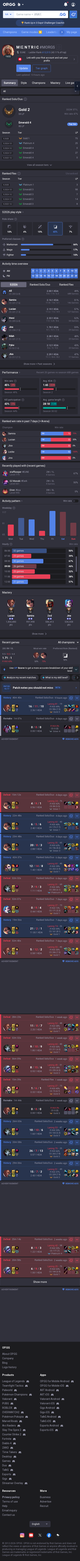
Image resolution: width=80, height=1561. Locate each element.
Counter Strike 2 (11, 1434)
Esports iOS (47, 1429)
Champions (10, 32)
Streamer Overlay (12, 1483)
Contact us (8, 1514)
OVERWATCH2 (10, 1412)
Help (4, 1506)
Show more (40, 1281)
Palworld (7, 1390)
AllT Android (47, 1390)
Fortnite (6, 1438)
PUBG (5, 1403)
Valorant (7, 1398)
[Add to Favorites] (59, 47)
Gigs (4, 1478)
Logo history (9, 1367)
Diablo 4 (7, 1443)
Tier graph (42, 68)
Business (45, 1497)
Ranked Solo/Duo (40, 284)
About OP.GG (9, 1353)
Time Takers (9, 1452)
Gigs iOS (45, 1412)
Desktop (7, 1456)
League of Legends (13, 1381)
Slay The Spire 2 (11, 1429)
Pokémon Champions (15, 1394)
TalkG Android (48, 1416)
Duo (4, 1465)
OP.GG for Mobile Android (54, 1381)
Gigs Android (47, 1407)
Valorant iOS (47, 1403)
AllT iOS (44, 1394)
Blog (4, 1362)
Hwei (11, 318)
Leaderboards (54, 32)
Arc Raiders (9, 1425)
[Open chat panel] (77, 86)
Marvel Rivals (10, 1421)
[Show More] (20, 4)
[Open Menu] (73, 4)
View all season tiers (38, 165)
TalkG (5, 1469)
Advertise (45, 1501)
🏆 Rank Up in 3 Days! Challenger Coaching (30, 23)
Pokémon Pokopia (13, 1416)
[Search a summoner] (62, 14)
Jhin (11, 354)
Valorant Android (50, 1398)
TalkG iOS (45, 1421)
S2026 (13, 284)
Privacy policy (11, 1497)
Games (6, 1460)
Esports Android (49, 1425)
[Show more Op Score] (76, 669)
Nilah (11, 336)
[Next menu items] (62, 32)
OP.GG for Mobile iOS (52, 1385)
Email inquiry (9, 1510)
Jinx (11, 327)
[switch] (71, 500)
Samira (12, 300)
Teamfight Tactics (12, 1385)
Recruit (44, 1506)
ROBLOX (7, 1407)
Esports (6, 1474)
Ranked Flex (66, 284)
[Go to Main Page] (9, 4)
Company (8, 1358)
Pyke (11, 345)
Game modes (31, 32)
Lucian (12, 309)
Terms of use (10, 1501)
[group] (40, 566)
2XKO (5, 1447)
